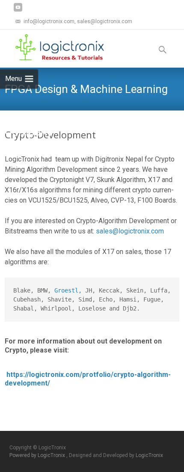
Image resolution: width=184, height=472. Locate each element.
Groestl (66, 290)
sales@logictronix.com (130, 231)
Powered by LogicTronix (37, 455)
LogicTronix (149, 455)
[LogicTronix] (54, 47)
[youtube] (18, 10)
